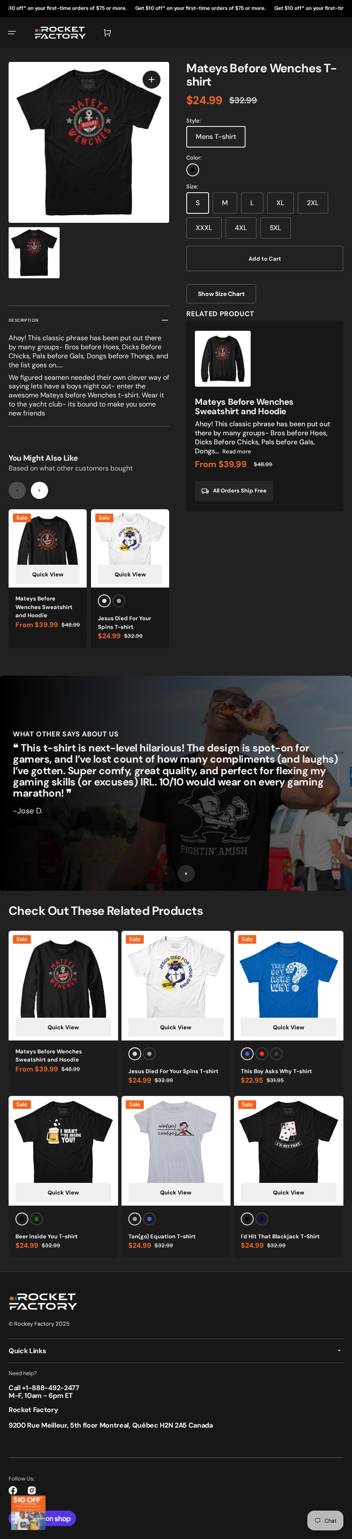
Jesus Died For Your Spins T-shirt (124, 623)
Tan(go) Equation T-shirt (162, 1236)
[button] (12, 32)
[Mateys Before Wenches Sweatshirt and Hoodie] (264, 415)
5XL (276, 227)
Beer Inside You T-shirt (46, 1236)
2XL (313, 202)
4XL (241, 227)
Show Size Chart (221, 294)
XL (280, 202)
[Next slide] (39, 490)
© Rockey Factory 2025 (39, 1323)
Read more (236, 451)
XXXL (204, 227)
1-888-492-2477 (52, 1387)
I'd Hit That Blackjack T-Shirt (280, 1236)
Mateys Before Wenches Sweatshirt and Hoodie (44, 607)
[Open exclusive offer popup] (28, 1512)
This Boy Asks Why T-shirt (276, 1071)
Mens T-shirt (216, 136)
